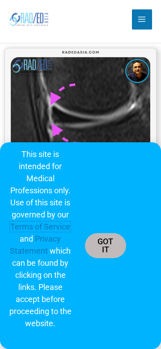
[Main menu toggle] (142, 19)
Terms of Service (40, 226)
